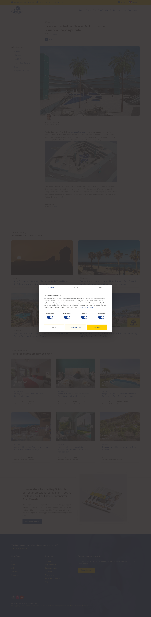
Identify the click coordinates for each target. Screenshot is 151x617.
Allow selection (76, 327)
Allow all (97, 327)
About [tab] (99, 287)
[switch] (67, 317)
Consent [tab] (51, 287)
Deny (54, 327)
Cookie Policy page (86, 307)
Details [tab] (75, 287)
